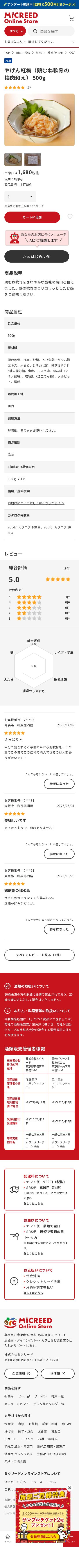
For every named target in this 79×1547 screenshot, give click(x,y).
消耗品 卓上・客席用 (18, 1446)
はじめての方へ (15, 1482)
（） (29, 87)
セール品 (24, 1396)
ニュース (36, 1482)
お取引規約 (11, 1499)
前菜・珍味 (23, 52)
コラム (51, 1482)
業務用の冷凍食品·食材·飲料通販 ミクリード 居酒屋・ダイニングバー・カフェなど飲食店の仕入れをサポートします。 (38, 1340)
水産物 (9, 1424)
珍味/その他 (55, 52)
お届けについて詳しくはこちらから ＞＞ (36, 503)
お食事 (42, 1431)
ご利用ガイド (13, 1489)
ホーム (7, 1541)
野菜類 (33, 1424)
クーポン (41, 1396)
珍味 (39, 52)
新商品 (9, 1396)
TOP (7, 52)
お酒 (41, 1439)
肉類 (21, 1424)
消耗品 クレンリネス (18, 1454)
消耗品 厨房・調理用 (51, 1446)
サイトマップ (12, 1513)
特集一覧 (57, 1396)
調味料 (52, 1439)
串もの (66, 1424)
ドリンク (27, 1439)
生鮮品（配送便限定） (52, 1454)
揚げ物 (9, 1431)
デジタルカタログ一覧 (48, 1404)
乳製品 (56, 1431)
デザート (10, 1439)
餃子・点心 (25, 1431)
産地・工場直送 (15, 1461)
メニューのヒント (16, 1404)
